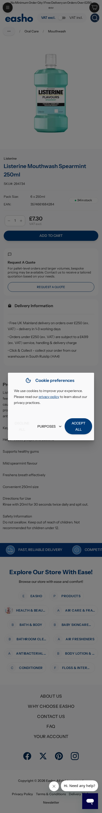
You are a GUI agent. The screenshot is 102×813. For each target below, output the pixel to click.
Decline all (22, 426)
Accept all (78, 426)
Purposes (46, 426)
